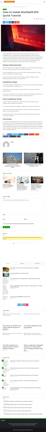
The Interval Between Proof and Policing (19, 273)
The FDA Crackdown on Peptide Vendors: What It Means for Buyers (25, 278)
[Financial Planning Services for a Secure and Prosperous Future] (6, 370)
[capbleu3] (9, 2)
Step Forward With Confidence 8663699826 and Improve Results (8, 185)
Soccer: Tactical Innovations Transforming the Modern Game (24, 380)
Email (4, 219)
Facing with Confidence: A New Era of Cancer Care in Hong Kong (24, 360)
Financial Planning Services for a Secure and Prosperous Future (24, 368)
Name (4, 214)
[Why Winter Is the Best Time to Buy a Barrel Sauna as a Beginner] (6, 269)
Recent (7, 263)
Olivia (6, 18)
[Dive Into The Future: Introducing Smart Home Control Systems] (6, 377)
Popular (22, 263)
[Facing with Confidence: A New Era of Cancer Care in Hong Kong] (6, 363)
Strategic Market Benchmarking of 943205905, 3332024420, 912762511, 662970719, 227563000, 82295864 (22, 187)
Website (25, 219)
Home (4, 6)
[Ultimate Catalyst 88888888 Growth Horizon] (6, 298)
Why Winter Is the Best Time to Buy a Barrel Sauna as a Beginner (24, 267)
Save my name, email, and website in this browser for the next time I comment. (19, 223)
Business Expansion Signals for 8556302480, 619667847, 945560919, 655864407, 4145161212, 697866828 (36, 187)
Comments (37, 263)
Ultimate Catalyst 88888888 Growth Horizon (20, 296)
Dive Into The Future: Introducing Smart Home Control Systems (24, 375)
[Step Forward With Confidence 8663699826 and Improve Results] (9, 179)
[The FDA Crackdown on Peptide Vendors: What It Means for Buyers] (6, 281)
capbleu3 (8, 6)
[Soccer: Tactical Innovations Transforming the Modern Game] (6, 383)
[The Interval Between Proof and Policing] (6, 275)
